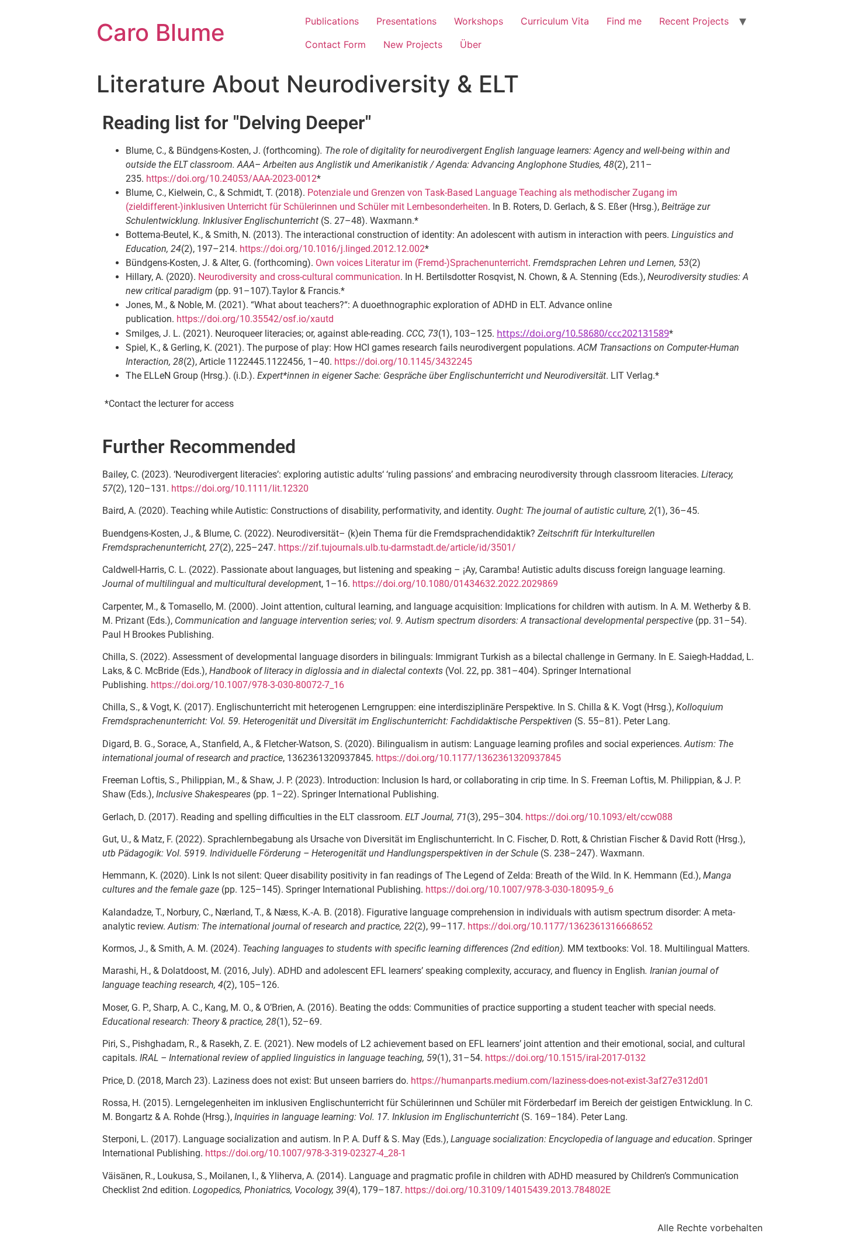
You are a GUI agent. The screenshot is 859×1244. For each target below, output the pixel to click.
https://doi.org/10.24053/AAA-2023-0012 (231, 178)
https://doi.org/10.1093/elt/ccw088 (599, 817)
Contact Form (335, 44)
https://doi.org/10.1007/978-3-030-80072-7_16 (247, 684)
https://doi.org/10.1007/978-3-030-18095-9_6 (519, 889)
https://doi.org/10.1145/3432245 (403, 361)
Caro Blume (160, 32)
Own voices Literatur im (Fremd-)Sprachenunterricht (422, 262)
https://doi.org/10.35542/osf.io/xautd (255, 318)
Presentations (406, 21)
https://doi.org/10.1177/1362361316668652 (560, 926)
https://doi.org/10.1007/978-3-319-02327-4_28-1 (305, 1153)
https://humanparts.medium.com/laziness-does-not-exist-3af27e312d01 (560, 1080)
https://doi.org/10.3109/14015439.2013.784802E (508, 1189)
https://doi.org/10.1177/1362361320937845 (468, 757)
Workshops (478, 21)
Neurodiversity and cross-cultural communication (299, 276)
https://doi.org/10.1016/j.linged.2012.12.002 (332, 248)
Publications (332, 21)
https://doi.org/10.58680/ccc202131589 (583, 333)
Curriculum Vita (555, 21)
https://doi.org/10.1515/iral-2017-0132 (565, 1057)
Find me (624, 21)
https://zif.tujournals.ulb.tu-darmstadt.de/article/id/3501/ (397, 547)
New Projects (412, 44)
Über (471, 44)
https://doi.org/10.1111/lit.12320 (240, 488)
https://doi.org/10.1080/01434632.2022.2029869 (455, 583)
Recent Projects (694, 21)
